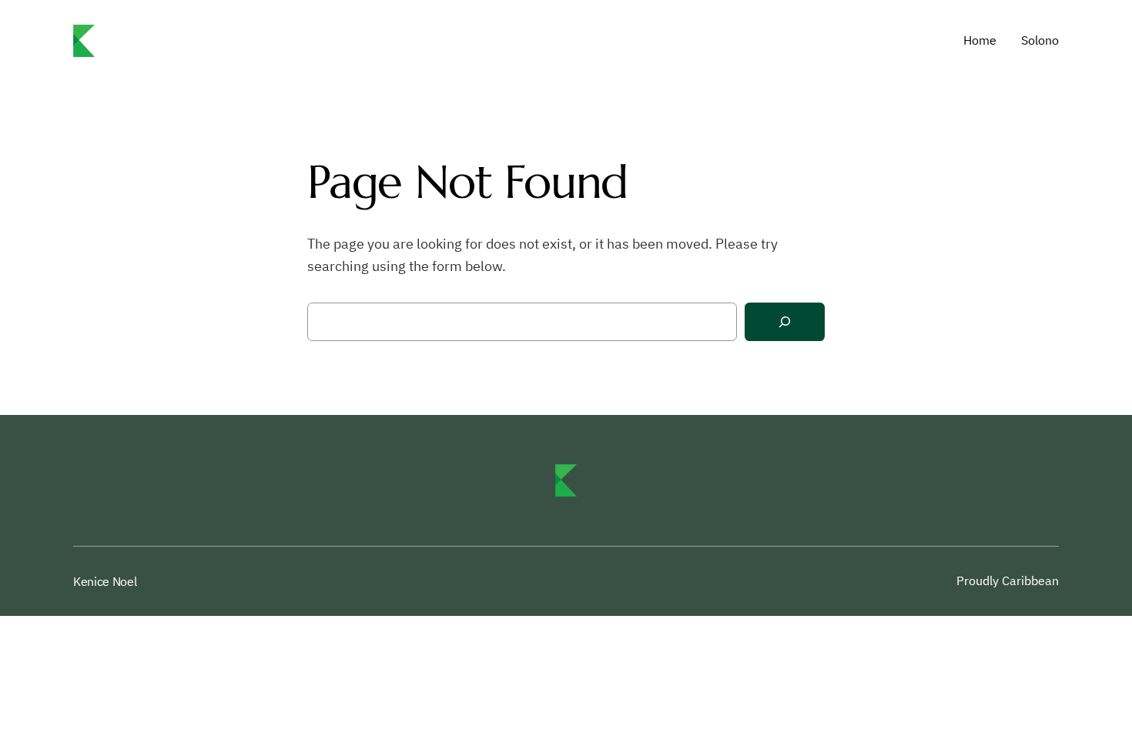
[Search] (785, 322)
